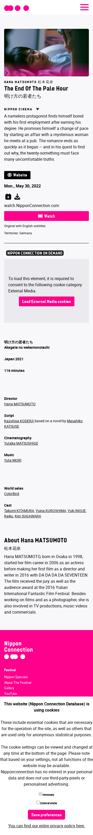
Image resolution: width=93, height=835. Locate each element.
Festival (10, 670)
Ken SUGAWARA (28, 516)
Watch (49, 216)
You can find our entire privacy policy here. (46, 826)
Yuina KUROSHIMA (51, 510)
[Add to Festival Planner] (8, 196)
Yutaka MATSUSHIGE (21, 443)
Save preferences (46, 815)
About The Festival (17, 682)
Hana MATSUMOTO (20, 403)
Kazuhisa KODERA (19, 420)
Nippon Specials (16, 677)
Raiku (8, 516)
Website (19, 175)
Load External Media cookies (46, 302)
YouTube (10, 693)
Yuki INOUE (77, 510)
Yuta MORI (12, 460)
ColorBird (11, 493)
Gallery (9, 688)
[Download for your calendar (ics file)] (17, 196)
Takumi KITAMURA (19, 510)
